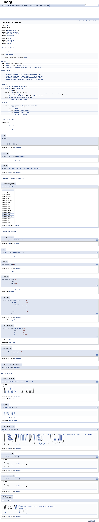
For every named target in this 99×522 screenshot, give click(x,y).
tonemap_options (24, 108)
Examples (46, 5)
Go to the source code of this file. (8, 47)
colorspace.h (10, 40)
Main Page (4, 5)
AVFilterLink (20, 97)
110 (10, 268)
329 (10, 491)
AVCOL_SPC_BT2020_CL (10, 392)
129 (10, 147)
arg (32, 95)
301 (10, 160)
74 (10, 417)
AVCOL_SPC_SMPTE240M (10, 390)
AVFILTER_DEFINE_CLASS (17, 99)
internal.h (9, 43)
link (24, 97)
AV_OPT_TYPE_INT (46, 434)
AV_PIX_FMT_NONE (8, 414)
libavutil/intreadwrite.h (14, 33)
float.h (9, 25)
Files (40, 5)
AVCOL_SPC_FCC (8, 387)
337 (10, 516)
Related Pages (11, 5)
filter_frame (13, 97)
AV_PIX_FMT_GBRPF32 (9, 412)
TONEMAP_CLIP (37, 74)
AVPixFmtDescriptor (50, 94)
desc (57, 94)
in (16, 90)
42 (10, 225)
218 (10, 358)
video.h (9, 45)
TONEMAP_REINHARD (11, 76)
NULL (6, 444)
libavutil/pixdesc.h (12, 37)
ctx (27, 86)
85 (10, 256)
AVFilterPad (16, 110)
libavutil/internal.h (12, 32)
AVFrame (28, 94)
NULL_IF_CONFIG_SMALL (21, 506)
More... (25, 57)
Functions (93, 20)
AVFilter (17, 114)
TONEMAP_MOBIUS (30, 76)
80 (10, 243)
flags (6, 512)
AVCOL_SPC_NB (33, 105)
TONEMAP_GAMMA (28, 74)
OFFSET (8, 65)
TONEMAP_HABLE (20, 76)
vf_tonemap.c (11, 125)
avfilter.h (9, 38)
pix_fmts (22, 107)
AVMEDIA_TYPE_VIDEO (21, 464)
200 (10, 339)
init (11, 88)
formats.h (9, 41)
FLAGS (7, 67)
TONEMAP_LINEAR (18, 74)
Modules (18, 5)
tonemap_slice (14, 95)
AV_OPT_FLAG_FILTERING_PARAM (33, 67)
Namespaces (24, 5)
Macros (84, 20)
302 (10, 172)
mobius (12, 92)
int (9, 86)
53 (10, 396)
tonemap (13, 94)
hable (12, 90)
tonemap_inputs (24, 110)
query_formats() (13, 420)
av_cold (6, 88)
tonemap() (11, 271)
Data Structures (33, 5)
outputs (7, 512)
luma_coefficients (24, 105)
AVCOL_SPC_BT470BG (10, 388)
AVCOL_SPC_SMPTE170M (10, 388)
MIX (7, 63)
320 (10, 470)
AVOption (17, 108)
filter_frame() (12, 342)
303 (10, 448)
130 (10, 317)
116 (10, 289)
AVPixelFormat (15, 107)
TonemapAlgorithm (9, 73)
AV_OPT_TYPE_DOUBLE (41, 442)
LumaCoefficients (15, 105)
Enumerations (88, 20)
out (31, 94)
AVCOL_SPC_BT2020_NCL (10, 391)
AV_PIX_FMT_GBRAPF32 (9, 413)
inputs (6, 511)
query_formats (14, 86)
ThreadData (8, 56)
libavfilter (2, 18)
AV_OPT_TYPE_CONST (23, 435)
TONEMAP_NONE (10, 74)
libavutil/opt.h (11, 35)
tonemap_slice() (13, 320)
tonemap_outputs (24, 112)
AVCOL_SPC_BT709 (9, 389)
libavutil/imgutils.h (12, 30)
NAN (52, 442)
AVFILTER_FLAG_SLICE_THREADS (23, 512)
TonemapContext (9, 54)
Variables (97, 20)
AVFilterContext (22, 86)
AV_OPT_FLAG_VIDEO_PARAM (17, 67)
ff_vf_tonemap (23, 114)
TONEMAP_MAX (39, 76)
